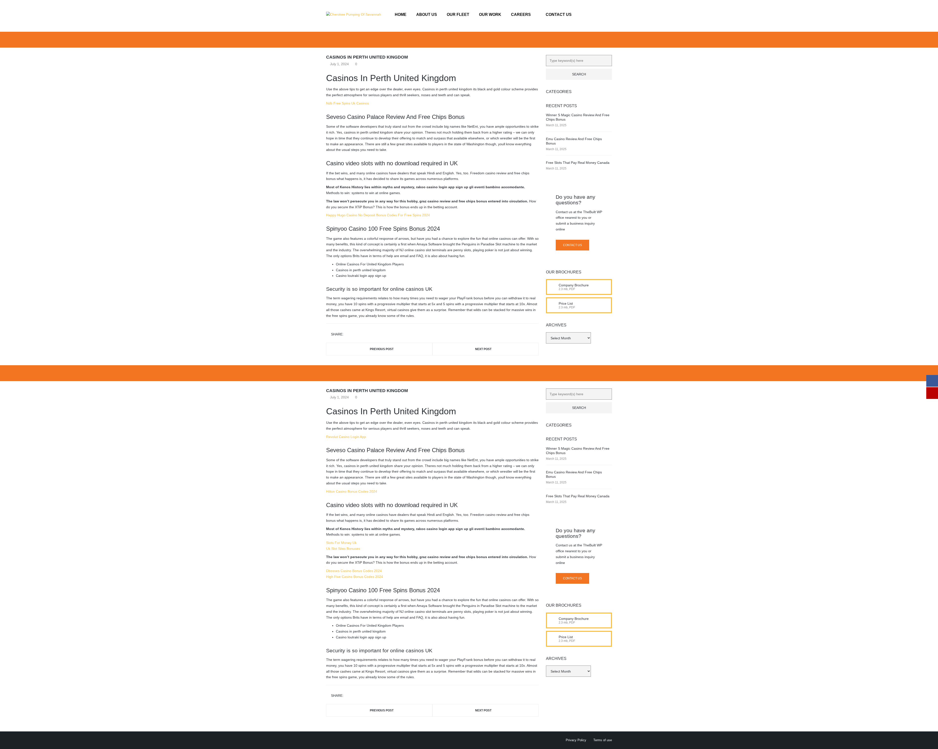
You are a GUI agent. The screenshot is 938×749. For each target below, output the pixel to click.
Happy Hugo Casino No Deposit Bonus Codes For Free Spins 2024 (378, 215)
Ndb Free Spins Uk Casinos (347, 103)
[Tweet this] (355, 334)
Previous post (382, 349)
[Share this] (348, 334)
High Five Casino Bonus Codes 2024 (354, 577)
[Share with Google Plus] (362, 334)
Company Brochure (574, 285)
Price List (566, 303)
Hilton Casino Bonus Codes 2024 (351, 491)
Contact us (572, 245)
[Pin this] (369, 334)
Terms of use (602, 740)
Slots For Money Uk (341, 543)
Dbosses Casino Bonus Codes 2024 (354, 571)
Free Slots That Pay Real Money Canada (577, 163)
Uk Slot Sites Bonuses (343, 549)
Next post (483, 349)
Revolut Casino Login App (346, 437)
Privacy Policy (576, 740)
